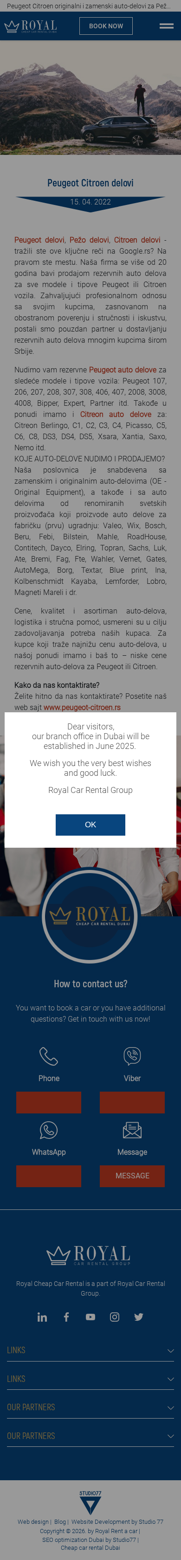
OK (90, 824)
